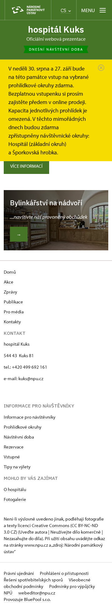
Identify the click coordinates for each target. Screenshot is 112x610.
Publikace (13, 302)
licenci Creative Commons (43, 525)
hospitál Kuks (56, 29)
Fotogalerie (15, 499)
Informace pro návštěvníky (29, 417)
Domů (10, 272)
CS (64, 10)
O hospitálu (15, 489)
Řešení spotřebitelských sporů (34, 580)
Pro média (14, 312)
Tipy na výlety (17, 467)
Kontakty (12, 322)
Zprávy (10, 292)
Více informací (26, 166)
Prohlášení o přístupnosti (64, 573)
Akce (8, 282)
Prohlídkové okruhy (22, 427)
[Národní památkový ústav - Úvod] (28, 10)
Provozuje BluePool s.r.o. (27, 599)
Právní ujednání (19, 573)
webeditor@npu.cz (36, 593)
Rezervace (14, 447)
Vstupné (12, 457)
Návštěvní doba (19, 437)
